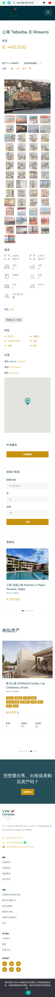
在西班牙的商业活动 (11, 894)
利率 (8, 507)
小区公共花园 (12, 702)
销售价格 (11, 480)
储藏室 (36, 336)
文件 (4, 923)
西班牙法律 (7, 911)
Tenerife (21, 361)
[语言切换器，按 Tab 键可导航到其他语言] (50, 3)
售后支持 (6, 879)
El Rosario (15, 367)
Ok (28, 992)
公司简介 (6, 938)
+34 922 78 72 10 (24, 2)
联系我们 (27, 792)
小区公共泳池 (14, 341)
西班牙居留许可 (9, 900)
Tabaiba (14, 373)
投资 (15, 706)
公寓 (12, 309)
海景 (35, 341)
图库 (4, 944)
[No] (51, 987)
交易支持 (6, 868)
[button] (27, 401)
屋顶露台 (25, 702)
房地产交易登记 (9, 917)
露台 (35, 345)
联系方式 (6, 950)
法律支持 (6, 862)
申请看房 (27, 454)
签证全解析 (7, 906)
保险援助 (6, 873)
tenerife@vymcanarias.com (20, 846)
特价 (9, 706)
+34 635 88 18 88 (14, 842)
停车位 (11, 336)
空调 (33, 702)
